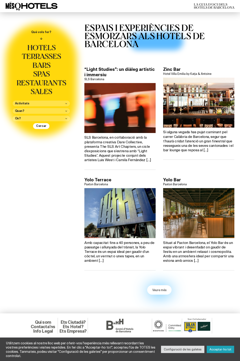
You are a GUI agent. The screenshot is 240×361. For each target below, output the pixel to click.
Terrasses (41, 56)
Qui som (43, 322)
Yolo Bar (172, 179)
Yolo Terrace (97, 179)
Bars (41, 64)
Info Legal (43, 331)
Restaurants (41, 82)
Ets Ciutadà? (73, 322)
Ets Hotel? (73, 326)
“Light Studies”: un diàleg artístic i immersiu (119, 71)
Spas (41, 73)
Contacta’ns (43, 326)
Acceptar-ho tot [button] (220, 349)
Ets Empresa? (72, 331)
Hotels (41, 47)
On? (18, 118)
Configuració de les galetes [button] (183, 349)
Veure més (159, 290)
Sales (41, 91)
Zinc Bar (172, 69)
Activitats (22, 103)
